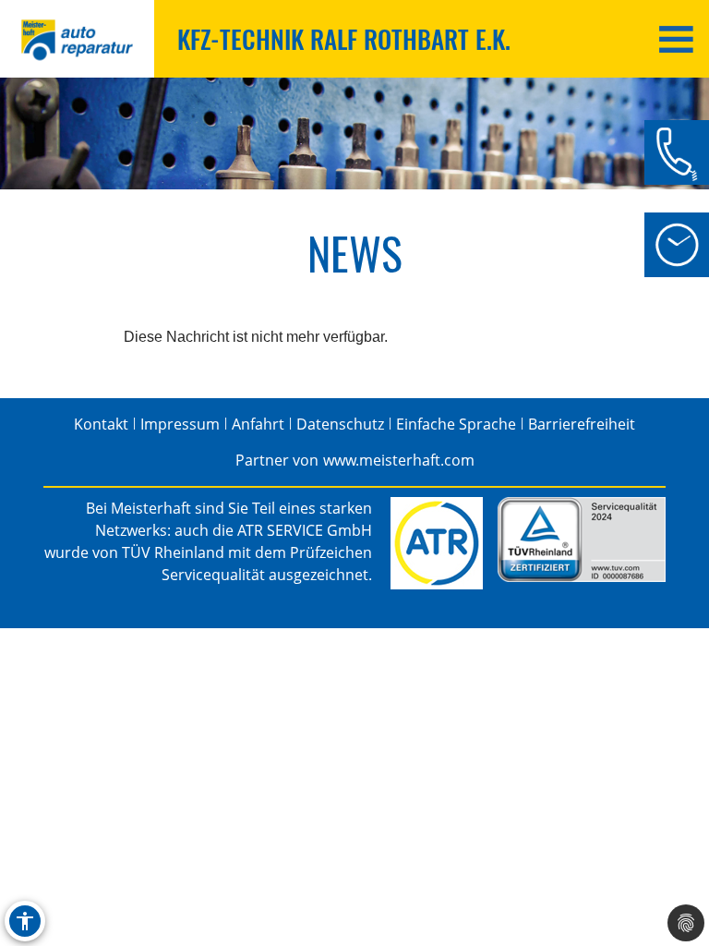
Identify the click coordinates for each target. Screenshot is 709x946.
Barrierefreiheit (581, 424)
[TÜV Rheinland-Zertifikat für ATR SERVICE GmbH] (582, 539)
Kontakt (101, 424)
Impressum (180, 424)
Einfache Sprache (456, 424)
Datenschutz (340, 424)
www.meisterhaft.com (399, 460)
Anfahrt (258, 424)
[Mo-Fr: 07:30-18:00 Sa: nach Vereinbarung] (676, 244)
